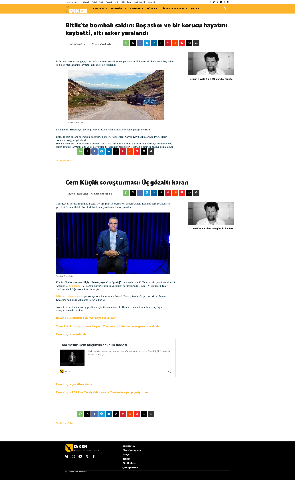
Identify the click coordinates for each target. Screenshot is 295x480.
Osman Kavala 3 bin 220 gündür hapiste (211, 79)
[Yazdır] (196, 43)
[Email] (189, 43)
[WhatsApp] (126, 43)
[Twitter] (217, 2)
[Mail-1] (228, 2)
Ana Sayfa (60, 160)
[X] (133, 43)
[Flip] (182, 43)
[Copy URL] (161, 43)
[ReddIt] (175, 43)
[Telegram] (147, 43)
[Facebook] (224, 2)
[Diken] (76, 9)
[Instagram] (210, 2)
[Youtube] (221, 2)
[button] (225, 9)
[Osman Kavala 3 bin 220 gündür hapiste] (211, 63)
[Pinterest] (168, 43)
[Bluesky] (214, 2)
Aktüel (70, 160)
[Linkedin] (154, 43)
